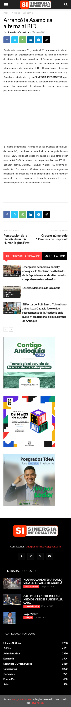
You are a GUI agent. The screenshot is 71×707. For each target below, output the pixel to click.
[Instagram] (30, 556)
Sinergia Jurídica (31, 606)
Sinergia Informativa (18, 32)
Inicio (6, 12)
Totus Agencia (37, 702)
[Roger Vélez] (9, 618)
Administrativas (11, 275)
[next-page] (11, 329)
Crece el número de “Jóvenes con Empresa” (52, 237)
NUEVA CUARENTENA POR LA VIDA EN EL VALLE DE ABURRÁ (42, 581)
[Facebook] (6, 39)
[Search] (66, 4)
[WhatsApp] (22, 39)
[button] (5, 4)
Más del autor (54, 256)
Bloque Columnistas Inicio (10, 294)
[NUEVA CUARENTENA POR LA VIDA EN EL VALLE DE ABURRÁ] (12, 583)
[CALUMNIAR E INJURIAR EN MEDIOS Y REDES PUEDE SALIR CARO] (12, 599)
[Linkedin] (30, 39)
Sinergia (28, 617)
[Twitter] (14, 39)
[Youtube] (49, 556)
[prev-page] (5, 329)
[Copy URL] (46, 39)
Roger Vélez (30, 613)
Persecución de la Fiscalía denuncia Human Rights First (16, 239)
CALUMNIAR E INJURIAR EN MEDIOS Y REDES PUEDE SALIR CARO (43, 599)
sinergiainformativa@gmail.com (43, 546)
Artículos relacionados (23, 256)
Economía (28, 12)
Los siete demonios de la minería (41, 287)
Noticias (16, 12)
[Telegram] (38, 39)
